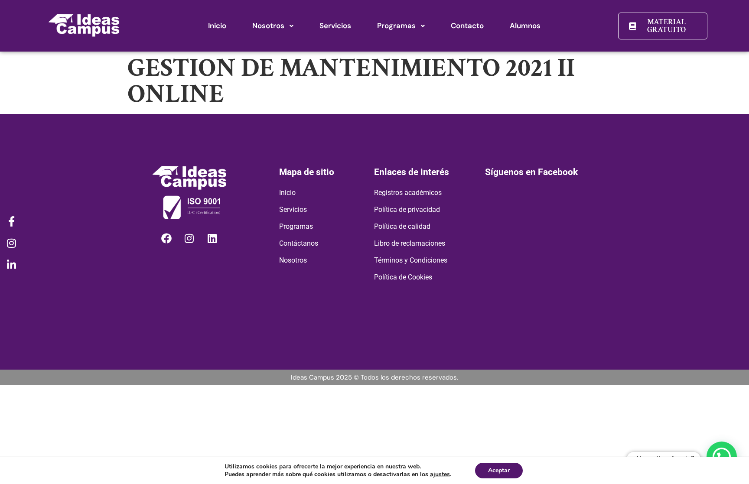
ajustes (440, 474)
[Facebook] (166, 238)
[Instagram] (189, 238)
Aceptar (499, 470)
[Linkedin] (212, 238)
